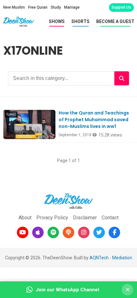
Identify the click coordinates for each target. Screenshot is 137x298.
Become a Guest (115, 21)
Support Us (121, 7)
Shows (57, 21)
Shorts (80, 21)
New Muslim (14, 7)
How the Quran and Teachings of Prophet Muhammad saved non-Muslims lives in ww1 (94, 119)
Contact (110, 218)
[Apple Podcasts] (38, 232)
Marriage (72, 7)
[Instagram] (84, 232)
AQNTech (99, 257)
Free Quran (37, 7)
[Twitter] (99, 232)
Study (56, 7)
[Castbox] (68, 232)
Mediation (122, 257)
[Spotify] (53, 232)
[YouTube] (22, 232)
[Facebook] (114, 232)
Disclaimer (85, 218)
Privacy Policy (52, 218)
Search (121, 78)
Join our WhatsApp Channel (67, 290)
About (25, 218)
